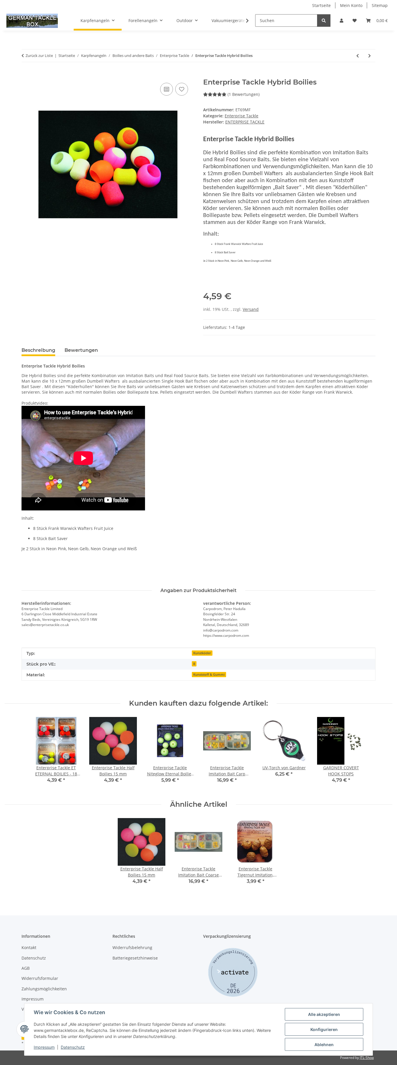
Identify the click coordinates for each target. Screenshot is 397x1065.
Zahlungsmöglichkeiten (44, 989)
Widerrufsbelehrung (132, 947)
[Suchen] (323, 20)
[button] (341, 20)
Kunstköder (202, 653)
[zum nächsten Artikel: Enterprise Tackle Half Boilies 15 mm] (369, 55)
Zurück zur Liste (39, 55)
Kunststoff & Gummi (209, 675)
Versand (251, 309)
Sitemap (380, 5)
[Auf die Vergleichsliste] (166, 89)
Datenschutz (73, 1047)
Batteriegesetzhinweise (135, 958)
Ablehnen (324, 1044)
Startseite (321, 5)
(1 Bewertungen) (244, 94)
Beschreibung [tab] (38, 350)
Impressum (44, 1047)
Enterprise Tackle (241, 116)
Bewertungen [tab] (81, 350)
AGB (26, 968)
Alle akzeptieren (324, 1014)
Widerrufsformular (40, 978)
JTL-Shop (367, 1057)
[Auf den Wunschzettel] (181, 89)
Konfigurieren (324, 1029)
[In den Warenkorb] (26, 75)
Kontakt (29, 947)
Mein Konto (351, 5)
